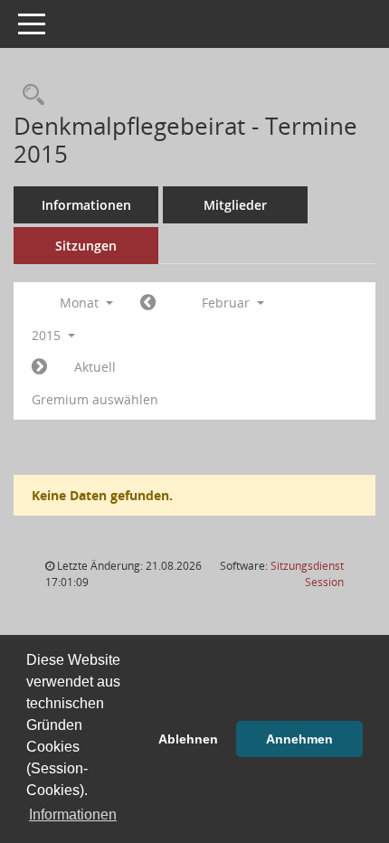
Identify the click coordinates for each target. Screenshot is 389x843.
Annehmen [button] (299, 739)
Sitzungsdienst (307, 574)
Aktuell (95, 366)
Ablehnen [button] (188, 739)
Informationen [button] (73, 814)
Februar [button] (227, 302)
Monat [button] (81, 302)
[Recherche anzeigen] (29, 95)
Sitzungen (86, 245)
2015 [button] (48, 335)
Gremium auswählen (95, 399)
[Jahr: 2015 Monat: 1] (148, 303)
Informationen (86, 204)
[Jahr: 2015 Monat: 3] (39, 367)
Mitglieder (235, 204)
